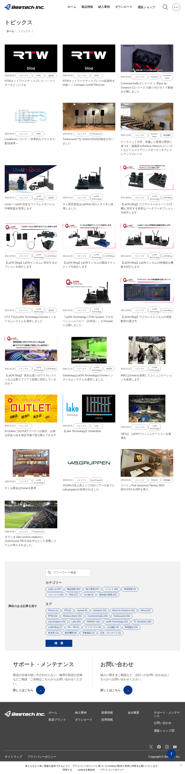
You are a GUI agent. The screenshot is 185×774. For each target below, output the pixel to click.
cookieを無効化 (86, 769)
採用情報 (107, 719)
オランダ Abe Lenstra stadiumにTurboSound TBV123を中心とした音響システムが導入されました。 (30, 541)
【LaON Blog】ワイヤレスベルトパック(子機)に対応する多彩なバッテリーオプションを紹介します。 (147, 208)
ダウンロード (123, 6)
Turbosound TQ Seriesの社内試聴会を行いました (88, 141)
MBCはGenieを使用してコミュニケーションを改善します (146, 377)
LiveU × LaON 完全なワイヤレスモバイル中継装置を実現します (30, 206)
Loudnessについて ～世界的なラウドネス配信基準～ (30, 141)
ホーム (72, 6)
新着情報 (107, 712)
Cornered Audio (167, 76)
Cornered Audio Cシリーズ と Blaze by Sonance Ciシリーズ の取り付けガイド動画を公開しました (147, 87)
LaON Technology (38, 197)
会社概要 (133, 712)
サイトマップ (13, 756)
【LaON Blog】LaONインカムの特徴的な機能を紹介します (147, 264)
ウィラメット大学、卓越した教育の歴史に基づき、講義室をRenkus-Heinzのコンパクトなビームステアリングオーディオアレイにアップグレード (147, 148)
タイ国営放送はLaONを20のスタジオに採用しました (88, 206)
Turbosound (96, 134)
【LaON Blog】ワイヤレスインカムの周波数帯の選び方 (146, 319)
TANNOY (154, 480)
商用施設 (167, 480)
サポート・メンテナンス (167, 714)
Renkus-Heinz (154, 135)
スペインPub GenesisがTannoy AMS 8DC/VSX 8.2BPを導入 (143, 487)
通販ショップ (148, 7)
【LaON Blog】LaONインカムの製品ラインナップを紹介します (89, 264)
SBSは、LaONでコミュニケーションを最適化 (146, 435)
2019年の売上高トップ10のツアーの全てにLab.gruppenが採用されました (89, 487)
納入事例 (104, 6)
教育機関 (167, 135)
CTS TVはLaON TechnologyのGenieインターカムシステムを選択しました (30, 319)
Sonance (154, 77)
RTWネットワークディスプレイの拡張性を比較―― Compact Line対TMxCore (89, 82)
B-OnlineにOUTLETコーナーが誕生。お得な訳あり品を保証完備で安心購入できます (30, 433)
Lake (96, 426)
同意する (67, 769)
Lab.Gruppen (96, 480)
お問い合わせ (162, 722)
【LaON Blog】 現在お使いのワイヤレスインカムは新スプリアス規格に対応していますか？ (30, 379)
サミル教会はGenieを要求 (20, 488)
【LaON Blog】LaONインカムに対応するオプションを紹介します (31, 264)
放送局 (51, 76)
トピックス (23, 76)
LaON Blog (167, 198)
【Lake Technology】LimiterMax (82, 431)
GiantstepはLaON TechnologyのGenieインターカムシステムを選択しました (88, 377)
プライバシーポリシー (41, 756)
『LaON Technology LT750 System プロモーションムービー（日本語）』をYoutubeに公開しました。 (88, 321)
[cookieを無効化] (180, 765)
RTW (38, 76)
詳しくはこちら (27, 690)
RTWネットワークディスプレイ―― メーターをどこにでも (30, 82)
